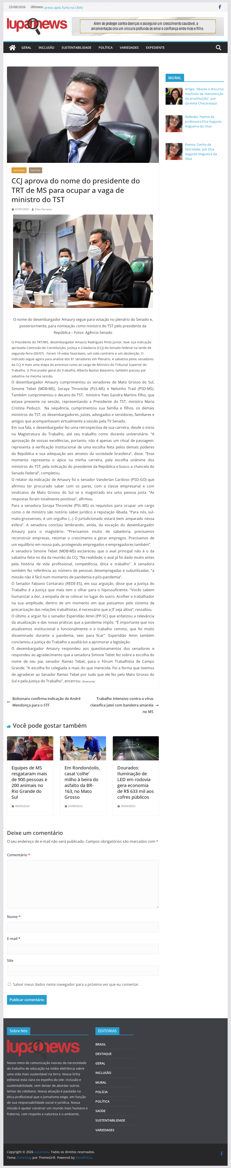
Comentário (18, 854)
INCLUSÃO (46, 47)
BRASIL (100, 1044)
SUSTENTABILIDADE (76, 47)
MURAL (100, 1082)
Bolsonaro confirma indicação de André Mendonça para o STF (46, 702)
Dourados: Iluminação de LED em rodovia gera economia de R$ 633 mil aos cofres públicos (135, 782)
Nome (14, 916)
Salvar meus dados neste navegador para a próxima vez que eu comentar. (76, 984)
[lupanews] (12, 47)
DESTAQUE (19, 170)
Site (10, 960)
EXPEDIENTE (155, 47)
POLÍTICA (106, 47)
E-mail (13, 938)
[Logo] (43, 1042)
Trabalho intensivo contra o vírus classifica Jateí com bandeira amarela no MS (121, 705)
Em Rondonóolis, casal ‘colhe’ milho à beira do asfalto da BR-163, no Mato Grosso (82, 782)
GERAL (26, 47)
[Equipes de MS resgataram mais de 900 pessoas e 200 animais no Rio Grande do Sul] (30, 739)
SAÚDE (100, 1111)
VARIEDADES (129, 47)
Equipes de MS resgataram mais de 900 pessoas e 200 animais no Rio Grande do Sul (29, 782)
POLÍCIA (101, 1092)
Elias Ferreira (43, 209)
